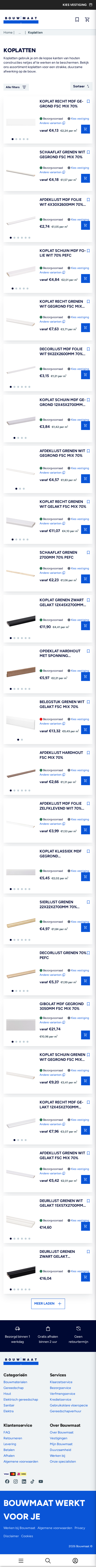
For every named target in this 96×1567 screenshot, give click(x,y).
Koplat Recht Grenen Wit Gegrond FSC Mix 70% (61, 304)
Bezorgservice (60, 1388)
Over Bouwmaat (61, 1432)
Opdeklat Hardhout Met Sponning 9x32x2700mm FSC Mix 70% (61, 654)
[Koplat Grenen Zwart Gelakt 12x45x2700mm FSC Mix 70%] (20, 621)
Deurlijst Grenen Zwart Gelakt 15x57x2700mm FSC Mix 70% (62, 1254)
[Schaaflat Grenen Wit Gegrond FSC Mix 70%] (20, 173)
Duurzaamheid (60, 1450)
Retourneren (12, 1438)
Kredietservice (60, 1400)
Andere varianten (51, 123)
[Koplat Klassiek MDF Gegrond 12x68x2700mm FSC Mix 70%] (20, 872)
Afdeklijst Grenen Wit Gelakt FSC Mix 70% (62, 1155)
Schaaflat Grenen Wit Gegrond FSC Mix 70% (62, 154)
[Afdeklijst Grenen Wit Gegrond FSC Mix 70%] (20, 472)
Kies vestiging (80, 118)
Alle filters (13, 87)
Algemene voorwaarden (20, 1462)
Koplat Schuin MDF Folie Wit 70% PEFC (63, 253)
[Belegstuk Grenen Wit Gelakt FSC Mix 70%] (20, 723)
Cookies (27, 1536)
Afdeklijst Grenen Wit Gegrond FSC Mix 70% (62, 453)
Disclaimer (11, 1536)
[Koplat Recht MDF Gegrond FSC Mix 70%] (20, 122)
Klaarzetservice (61, 1382)
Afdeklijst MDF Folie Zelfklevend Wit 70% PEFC (61, 806)
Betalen (9, 1450)
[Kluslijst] (77, 19)
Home (8, 32)
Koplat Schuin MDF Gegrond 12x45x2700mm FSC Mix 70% (63, 402)
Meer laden (44, 1304)
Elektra (8, 1411)
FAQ (6, 1432)
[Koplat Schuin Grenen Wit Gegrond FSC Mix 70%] (20, 1076)
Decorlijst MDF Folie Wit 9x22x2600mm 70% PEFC (61, 352)
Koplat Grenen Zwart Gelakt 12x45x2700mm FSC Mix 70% (62, 603)
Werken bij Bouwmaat (19, 1528)
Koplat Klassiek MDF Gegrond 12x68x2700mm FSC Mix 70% (62, 854)
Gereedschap (13, 1388)
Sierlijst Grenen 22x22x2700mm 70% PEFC (58, 905)
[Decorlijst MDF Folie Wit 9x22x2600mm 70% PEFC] (20, 370)
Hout (7, 1394)
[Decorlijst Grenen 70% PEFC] (20, 974)
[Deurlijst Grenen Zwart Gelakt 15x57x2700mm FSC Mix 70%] (20, 1273)
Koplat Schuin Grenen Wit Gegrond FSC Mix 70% (62, 1057)
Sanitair (8, 1405)
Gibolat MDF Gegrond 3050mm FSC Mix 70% (62, 1006)
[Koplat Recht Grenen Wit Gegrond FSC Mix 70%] (20, 323)
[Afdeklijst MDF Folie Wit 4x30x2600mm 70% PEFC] (20, 221)
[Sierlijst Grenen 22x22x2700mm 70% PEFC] (20, 923)
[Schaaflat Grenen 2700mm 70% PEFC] (20, 574)
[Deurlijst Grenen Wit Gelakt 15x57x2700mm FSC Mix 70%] (20, 1222)
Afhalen (9, 1456)
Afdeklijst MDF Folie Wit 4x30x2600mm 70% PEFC (61, 202)
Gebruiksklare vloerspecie (69, 1405)
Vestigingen (58, 1438)
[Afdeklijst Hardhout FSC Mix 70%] (20, 774)
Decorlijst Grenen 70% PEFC (63, 955)
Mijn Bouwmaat (61, 1444)
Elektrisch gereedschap (20, 1400)
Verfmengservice (62, 1394)
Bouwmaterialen (15, 1382)
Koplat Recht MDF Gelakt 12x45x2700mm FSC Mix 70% (61, 1105)
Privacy (80, 1528)
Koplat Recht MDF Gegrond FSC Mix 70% (61, 103)
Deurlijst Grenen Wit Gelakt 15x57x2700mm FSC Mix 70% (61, 1203)
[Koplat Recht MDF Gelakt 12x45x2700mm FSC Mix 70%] (20, 1123)
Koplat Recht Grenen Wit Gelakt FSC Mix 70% (63, 504)
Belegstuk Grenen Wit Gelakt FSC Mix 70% (62, 704)
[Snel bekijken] (85, 129)
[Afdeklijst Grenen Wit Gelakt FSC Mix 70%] (20, 1174)
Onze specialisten (63, 1462)
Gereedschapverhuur (65, 1411)
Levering (9, 1444)
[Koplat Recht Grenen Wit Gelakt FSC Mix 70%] (20, 523)
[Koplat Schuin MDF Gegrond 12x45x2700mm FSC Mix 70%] (20, 421)
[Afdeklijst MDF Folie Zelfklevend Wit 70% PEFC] (20, 825)
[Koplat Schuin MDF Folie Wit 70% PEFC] (20, 272)
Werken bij (57, 1456)
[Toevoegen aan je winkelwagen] (85, 225)
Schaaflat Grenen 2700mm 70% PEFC (58, 555)
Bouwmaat (82, 1546)
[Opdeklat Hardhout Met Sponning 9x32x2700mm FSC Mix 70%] (20, 672)
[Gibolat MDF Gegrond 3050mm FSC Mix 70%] (20, 1025)
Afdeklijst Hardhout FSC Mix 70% (61, 755)
